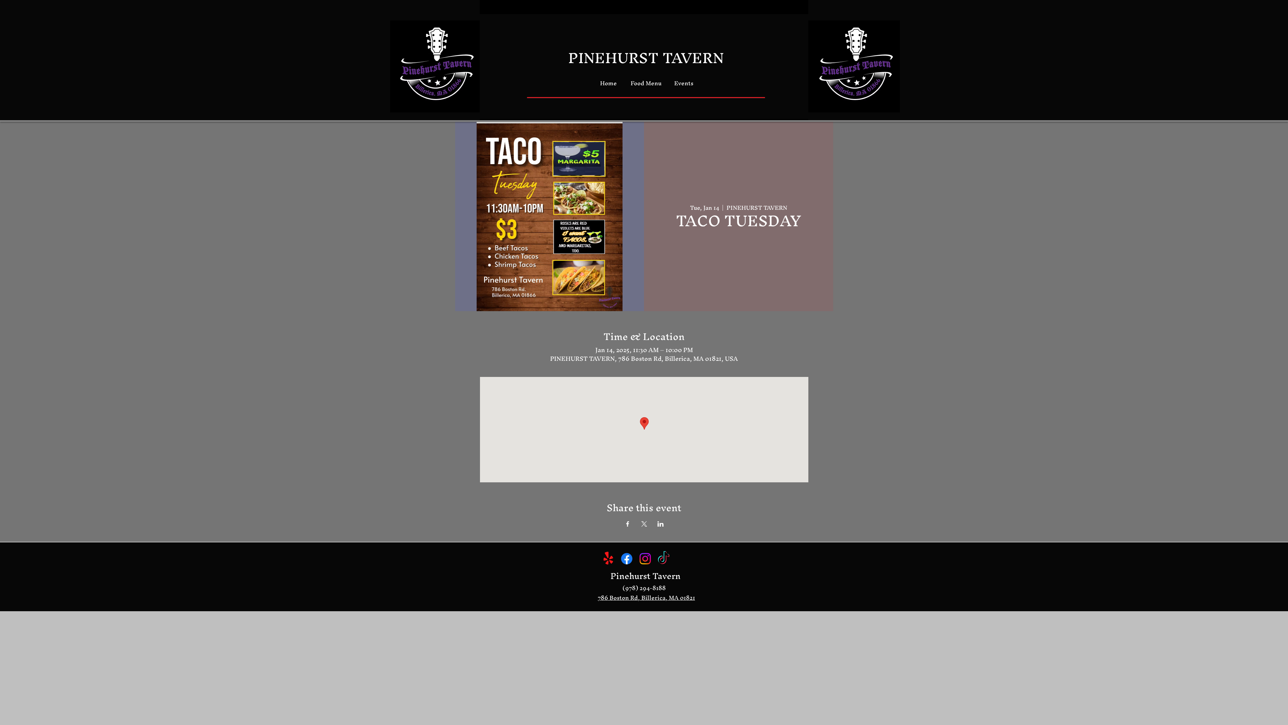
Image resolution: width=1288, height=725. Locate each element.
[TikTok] (663, 558)
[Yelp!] (608, 558)
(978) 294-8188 (644, 587)
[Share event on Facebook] (628, 524)
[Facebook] (626, 558)
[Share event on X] (644, 524)
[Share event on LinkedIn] (660, 524)
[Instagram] (645, 558)
